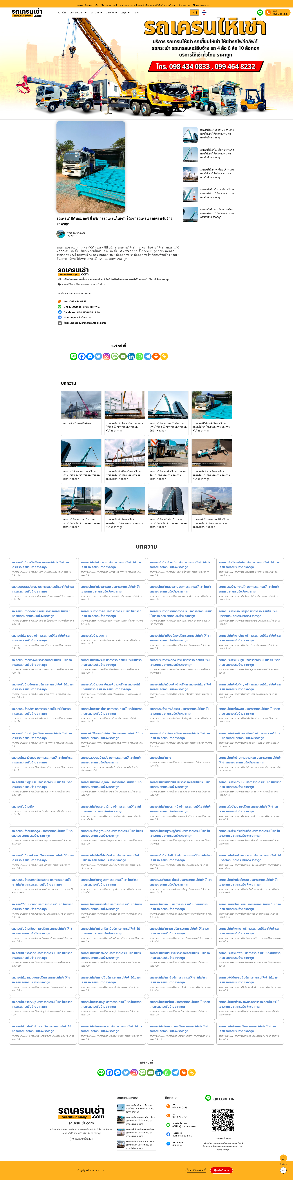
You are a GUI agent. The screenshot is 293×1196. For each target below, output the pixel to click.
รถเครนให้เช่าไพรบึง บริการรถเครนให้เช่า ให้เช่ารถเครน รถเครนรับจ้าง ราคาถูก (111, 662)
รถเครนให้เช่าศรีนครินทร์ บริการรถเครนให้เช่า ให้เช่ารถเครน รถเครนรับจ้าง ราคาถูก (110, 931)
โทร (173, 1104)
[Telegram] (148, 356)
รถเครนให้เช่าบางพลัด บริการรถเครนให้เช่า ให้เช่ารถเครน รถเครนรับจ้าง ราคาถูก (111, 955)
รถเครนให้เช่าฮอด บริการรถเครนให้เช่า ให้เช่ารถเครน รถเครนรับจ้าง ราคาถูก (40, 638)
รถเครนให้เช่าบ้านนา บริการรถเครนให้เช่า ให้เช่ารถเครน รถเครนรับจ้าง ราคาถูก (140, 1108)
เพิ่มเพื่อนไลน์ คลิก (179, 1123)
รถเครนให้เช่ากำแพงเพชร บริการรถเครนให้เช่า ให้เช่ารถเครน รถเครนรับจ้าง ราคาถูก (249, 1004)
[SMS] (115, 356)
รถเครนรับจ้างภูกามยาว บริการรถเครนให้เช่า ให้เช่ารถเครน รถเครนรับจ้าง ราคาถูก (112, 833)
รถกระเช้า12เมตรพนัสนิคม (77, 423)
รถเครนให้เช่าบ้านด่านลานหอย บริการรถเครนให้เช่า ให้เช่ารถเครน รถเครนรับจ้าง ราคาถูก (250, 760)
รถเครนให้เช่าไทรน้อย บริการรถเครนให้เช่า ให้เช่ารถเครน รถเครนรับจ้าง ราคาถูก (250, 906)
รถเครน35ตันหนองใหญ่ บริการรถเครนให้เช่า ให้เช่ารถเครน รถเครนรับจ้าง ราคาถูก (181, 882)
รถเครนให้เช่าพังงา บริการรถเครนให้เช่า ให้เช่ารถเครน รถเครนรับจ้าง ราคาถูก (124, 427)
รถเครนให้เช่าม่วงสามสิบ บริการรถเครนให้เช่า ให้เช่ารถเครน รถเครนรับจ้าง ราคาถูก (110, 589)
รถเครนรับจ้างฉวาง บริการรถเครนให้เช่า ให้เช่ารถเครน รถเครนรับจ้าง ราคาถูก (41, 662)
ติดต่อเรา (284, 1164)
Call (275, 11)
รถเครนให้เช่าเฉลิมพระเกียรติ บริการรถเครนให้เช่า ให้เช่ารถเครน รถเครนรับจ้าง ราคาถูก (249, 735)
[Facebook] (82, 356)
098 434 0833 (280, 14)
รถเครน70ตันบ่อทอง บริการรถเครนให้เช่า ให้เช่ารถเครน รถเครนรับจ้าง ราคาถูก (42, 906)
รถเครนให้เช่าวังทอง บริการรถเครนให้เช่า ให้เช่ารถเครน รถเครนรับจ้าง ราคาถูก (41, 760)
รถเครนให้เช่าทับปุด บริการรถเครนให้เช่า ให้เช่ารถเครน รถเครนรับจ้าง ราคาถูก (168, 523)
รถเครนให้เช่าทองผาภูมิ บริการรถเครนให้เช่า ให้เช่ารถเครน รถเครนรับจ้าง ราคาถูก (180, 809)
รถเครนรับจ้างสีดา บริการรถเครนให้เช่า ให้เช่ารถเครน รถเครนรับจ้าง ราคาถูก (41, 711)
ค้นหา (136, 12)
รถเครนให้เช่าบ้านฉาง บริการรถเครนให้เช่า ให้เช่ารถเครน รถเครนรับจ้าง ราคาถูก (112, 564)
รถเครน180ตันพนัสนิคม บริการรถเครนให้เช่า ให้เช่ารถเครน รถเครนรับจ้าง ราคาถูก (211, 427)
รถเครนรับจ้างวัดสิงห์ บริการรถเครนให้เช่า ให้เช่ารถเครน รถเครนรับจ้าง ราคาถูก (181, 857)
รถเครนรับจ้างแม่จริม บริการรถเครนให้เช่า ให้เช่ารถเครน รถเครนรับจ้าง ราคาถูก (250, 564)
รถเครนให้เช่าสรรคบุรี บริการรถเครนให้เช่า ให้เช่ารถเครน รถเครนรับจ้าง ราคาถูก (168, 427)
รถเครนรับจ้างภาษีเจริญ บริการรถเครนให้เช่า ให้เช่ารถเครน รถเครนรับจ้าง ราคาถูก (179, 711)
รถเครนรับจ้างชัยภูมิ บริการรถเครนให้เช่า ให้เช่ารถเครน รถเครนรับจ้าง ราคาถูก (249, 662)
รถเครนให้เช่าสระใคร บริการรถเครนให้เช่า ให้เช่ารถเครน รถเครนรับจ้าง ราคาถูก (216, 173)
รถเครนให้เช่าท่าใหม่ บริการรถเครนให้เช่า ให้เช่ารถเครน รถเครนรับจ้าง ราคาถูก (180, 1004)
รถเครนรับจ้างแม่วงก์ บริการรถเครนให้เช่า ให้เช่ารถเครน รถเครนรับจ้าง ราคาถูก (42, 857)
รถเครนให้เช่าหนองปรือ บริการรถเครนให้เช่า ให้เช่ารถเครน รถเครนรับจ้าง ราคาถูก (111, 906)
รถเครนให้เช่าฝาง (160, 757)
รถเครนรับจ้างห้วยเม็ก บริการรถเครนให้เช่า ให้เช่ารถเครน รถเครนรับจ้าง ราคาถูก (180, 564)
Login (124, 12)
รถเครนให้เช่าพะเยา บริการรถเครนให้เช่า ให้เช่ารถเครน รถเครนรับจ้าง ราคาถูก (249, 931)
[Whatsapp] (139, 356)
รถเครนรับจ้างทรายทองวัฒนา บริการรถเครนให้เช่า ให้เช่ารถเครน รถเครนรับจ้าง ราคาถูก (181, 613)
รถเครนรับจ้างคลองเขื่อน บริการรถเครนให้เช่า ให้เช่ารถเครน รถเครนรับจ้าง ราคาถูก (41, 613)
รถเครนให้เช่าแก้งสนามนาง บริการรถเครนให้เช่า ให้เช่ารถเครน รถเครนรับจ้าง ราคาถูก (250, 857)
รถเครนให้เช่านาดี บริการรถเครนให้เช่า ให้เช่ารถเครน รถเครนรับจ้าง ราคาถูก (168, 475)
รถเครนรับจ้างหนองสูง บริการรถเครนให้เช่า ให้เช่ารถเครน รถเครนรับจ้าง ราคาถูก (42, 833)
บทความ (94, 12)
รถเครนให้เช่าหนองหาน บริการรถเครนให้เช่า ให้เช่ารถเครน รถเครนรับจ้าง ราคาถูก (111, 1028)
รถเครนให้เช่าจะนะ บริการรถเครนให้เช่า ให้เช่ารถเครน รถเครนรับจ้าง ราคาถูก (179, 906)
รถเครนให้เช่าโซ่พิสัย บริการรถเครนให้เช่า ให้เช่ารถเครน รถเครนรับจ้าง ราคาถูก (249, 711)
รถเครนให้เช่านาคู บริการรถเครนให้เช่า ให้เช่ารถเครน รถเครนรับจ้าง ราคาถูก (109, 882)
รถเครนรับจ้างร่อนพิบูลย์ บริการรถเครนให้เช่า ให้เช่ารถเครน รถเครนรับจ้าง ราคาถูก (248, 613)
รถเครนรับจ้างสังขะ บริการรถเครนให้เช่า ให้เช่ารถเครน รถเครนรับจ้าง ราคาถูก (180, 735)
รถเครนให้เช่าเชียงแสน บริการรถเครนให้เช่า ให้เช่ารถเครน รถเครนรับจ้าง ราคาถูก (180, 784)
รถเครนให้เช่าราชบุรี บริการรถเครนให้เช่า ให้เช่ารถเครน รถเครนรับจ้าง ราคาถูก (111, 1004)
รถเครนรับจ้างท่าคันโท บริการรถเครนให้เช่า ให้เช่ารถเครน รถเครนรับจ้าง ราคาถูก (249, 589)
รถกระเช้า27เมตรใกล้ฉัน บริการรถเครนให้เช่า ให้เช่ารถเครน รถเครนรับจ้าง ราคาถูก (112, 735)
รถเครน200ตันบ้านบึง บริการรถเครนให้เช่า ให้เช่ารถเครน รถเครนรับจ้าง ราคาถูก (111, 760)
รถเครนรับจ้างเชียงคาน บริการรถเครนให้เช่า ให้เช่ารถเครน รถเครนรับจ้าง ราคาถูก (42, 931)
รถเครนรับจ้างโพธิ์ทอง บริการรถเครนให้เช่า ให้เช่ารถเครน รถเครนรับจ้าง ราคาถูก (211, 475)
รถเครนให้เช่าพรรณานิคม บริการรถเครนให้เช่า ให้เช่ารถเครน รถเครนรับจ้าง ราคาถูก (111, 809)
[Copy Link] (164, 356)
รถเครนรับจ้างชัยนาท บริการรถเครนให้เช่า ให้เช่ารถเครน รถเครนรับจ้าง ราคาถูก (42, 686)
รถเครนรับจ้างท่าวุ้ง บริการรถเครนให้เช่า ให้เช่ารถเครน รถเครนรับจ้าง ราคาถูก (41, 735)
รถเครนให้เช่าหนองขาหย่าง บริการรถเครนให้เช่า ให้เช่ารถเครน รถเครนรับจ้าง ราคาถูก (140, 1120)
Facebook (177, 1133)
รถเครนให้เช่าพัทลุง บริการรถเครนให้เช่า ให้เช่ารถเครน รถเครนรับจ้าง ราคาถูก (124, 523)
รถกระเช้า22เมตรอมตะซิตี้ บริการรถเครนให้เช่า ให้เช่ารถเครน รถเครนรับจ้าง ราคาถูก (211, 523)
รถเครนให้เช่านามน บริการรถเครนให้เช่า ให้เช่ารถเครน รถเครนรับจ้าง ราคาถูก (179, 931)
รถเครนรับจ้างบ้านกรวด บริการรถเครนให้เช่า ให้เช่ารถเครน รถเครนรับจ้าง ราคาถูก (81, 475)
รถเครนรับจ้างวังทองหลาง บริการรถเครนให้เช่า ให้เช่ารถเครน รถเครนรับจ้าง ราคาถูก (180, 662)
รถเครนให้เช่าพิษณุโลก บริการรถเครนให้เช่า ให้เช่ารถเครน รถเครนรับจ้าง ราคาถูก (111, 784)
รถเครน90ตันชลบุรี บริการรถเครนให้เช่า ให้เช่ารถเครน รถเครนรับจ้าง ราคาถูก (249, 979)
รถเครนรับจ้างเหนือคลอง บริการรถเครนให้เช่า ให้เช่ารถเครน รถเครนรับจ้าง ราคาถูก (140, 1133)
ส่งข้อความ (177, 1145)
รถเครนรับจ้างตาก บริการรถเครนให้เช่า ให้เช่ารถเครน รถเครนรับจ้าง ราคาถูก (248, 809)
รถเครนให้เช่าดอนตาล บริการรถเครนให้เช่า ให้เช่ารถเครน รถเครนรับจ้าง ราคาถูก (180, 1028)
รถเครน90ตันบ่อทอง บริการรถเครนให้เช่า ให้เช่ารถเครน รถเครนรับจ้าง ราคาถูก (42, 589)
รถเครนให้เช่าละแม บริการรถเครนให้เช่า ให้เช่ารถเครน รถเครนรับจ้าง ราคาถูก (81, 523)
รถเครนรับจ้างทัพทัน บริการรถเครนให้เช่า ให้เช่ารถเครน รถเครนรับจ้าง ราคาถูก (249, 955)
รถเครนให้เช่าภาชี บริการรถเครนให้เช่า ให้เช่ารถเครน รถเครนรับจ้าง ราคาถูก (178, 979)
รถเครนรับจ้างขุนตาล (94, 635)
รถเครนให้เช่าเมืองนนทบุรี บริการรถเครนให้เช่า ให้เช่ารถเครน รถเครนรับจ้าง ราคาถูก (140, 1145)
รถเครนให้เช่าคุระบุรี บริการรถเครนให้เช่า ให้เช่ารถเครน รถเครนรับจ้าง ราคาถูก (111, 979)
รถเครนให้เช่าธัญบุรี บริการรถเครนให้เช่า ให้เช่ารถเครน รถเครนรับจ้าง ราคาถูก (41, 1004)
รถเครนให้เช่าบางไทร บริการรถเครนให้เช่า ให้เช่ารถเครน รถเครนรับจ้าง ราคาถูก (250, 638)
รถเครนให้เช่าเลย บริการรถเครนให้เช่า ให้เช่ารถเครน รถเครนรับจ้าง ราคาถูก (247, 1028)
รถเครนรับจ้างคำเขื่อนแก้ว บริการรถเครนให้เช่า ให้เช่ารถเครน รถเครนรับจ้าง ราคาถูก (249, 833)
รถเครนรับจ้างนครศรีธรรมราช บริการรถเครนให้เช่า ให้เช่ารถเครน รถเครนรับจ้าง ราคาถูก (41, 882)
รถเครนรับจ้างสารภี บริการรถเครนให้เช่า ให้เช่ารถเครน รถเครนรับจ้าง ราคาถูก (111, 613)
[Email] (123, 356)
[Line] (73, 356)
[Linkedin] (131, 356)
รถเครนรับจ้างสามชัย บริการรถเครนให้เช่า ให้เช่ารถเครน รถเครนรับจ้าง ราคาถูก (250, 784)
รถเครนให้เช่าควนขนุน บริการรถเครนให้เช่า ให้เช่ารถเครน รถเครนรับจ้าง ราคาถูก (41, 979)
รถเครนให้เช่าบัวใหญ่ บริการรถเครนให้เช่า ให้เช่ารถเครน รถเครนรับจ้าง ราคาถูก (250, 686)
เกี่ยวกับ (110, 12)
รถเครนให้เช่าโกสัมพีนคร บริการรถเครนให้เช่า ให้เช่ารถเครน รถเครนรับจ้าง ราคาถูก (41, 1028)
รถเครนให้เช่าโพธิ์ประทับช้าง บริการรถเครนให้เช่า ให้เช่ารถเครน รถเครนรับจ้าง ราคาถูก (110, 857)
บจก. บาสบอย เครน (182, 1135)
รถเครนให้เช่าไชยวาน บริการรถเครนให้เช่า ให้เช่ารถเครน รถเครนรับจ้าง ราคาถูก (216, 133)
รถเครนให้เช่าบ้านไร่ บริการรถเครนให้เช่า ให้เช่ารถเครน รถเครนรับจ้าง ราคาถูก (180, 955)
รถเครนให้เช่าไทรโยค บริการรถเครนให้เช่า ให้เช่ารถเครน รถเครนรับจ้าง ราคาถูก (216, 153)
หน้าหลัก (62, 12)
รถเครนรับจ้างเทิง (22, 806)
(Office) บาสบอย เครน (184, 1126)
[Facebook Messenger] (90, 356)
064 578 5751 (179, 1117)
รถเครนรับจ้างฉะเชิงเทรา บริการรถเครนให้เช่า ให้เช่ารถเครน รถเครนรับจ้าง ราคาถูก (216, 213)
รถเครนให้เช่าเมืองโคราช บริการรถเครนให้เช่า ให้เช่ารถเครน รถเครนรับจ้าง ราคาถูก (248, 882)
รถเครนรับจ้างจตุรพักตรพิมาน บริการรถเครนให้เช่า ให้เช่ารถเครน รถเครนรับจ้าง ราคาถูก (110, 686)
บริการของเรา (76, 12)
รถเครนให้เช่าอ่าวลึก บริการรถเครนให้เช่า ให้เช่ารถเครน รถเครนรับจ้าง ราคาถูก (41, 955)
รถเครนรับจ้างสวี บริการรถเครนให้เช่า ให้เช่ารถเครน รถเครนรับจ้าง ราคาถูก (40, 564)
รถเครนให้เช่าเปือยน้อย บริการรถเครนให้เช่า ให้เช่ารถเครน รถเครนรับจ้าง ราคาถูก (180, 638)
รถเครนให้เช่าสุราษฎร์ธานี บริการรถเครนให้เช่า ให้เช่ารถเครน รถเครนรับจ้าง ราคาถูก (180, 833)
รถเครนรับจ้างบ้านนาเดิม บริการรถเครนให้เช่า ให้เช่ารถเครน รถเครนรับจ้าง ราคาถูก (216, 193)
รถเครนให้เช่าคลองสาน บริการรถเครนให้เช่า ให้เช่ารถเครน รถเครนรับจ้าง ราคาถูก (180, 589)
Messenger (177, 1142)
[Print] (156, 356)
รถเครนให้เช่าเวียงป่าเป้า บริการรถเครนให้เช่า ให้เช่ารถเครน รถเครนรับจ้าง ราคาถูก (181, 686)
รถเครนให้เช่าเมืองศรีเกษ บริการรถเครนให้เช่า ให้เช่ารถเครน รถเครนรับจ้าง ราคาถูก (123, 475)
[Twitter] (98, 356)
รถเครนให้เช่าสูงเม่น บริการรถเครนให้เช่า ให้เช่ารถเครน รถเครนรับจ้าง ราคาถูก (41, 784)
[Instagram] (106, 356)
